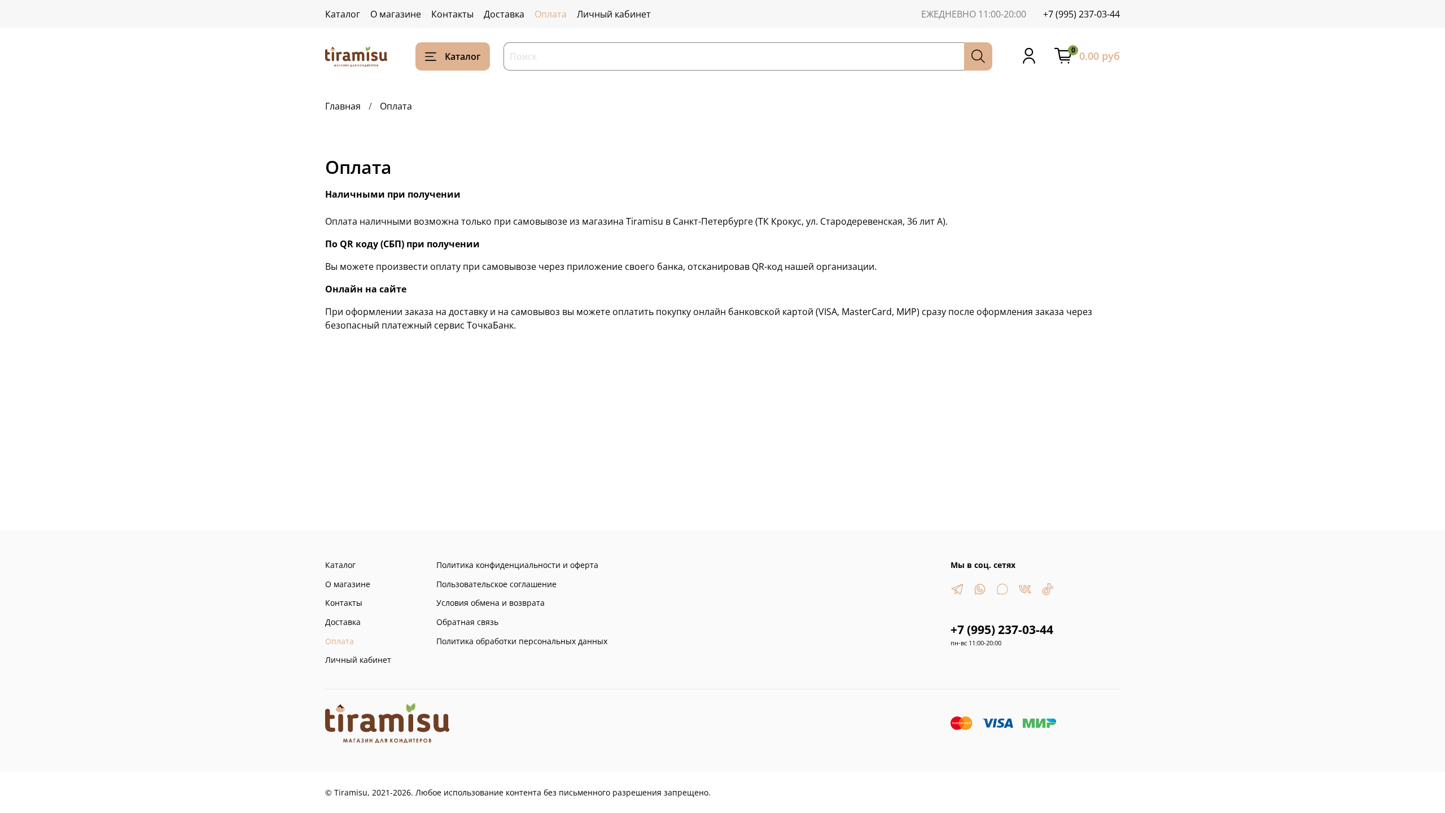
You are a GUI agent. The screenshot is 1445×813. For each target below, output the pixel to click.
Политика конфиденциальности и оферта (517, 565)
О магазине (395, 14)
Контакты (452, 14)
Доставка (504, 14)
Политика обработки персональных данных (521, 641)
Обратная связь (467, 622)
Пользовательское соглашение (496, 584)
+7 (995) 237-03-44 (1081, 14)
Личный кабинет (614, 14)
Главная (343, 106)
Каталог (342, 14)
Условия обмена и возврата (490, 602)
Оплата (551, 14)
